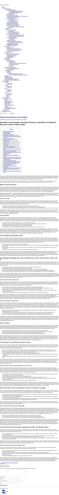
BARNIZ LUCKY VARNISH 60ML (14, 41)
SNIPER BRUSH (10, 57)
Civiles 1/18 (9, 90)
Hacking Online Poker (7, 164)
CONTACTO (4, 110)
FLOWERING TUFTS (9, 102)
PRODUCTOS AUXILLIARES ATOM (16, 26)
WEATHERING (8, 8)
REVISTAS (9, 72)
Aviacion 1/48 (9, 83)
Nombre (2, 478)
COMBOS (7, 75)
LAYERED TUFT (8, 107)
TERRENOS (7, 109)
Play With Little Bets (7, 132)
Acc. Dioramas (10, 51)
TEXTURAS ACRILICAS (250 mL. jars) (15, 49)
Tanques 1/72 (9, 87)
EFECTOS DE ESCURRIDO (12, 23)
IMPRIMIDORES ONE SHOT (13, 44)
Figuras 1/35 (9, 94)
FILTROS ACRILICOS (13, 19)
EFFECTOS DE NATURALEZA (13, 24)
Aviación (6, 82)
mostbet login (50, 191)
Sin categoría (24, 119)
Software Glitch (6, 140)
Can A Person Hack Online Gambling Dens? (11, 162)
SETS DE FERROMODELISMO (15, 12)
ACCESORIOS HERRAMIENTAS (11, 79)
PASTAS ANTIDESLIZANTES (13, 68)
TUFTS (6, 106)
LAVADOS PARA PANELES (12, 17)
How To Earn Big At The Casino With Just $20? (12, 157)
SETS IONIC (11, 39)
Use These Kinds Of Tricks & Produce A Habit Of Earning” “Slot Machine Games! (11, 151)
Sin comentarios (18, 119)
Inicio (3, 6)
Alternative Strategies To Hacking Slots (10, 139)
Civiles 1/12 (9, 89)
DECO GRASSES (8, 100)
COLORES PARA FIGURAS (12, 31)
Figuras (6, 92)
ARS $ (5, 491)
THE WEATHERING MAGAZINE (16, 73)
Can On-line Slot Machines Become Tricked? (11, 161)
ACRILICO (7, 28)
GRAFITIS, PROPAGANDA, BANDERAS (17, 63)
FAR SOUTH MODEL (11, 61)
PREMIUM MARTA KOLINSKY (13, 53)
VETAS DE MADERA (13, 64)
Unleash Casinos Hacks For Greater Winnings (13, 117)
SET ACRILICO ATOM (11, 29)
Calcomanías (7, 59)
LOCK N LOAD (10, 69)
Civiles (6, 88)
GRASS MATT (8, 103)
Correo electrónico (3, 480)
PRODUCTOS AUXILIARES (12, 25)
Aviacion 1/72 (9, 84)
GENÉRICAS (12, 62)
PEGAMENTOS (8, 58)
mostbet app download (13, 213)
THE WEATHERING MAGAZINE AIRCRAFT (18, 74)
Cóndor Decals (10, 60)
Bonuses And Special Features (8, 131)
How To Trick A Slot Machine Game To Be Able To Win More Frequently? (11, 146)
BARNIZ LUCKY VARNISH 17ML (16, 42)
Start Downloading (6, 133)
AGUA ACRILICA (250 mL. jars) (13, 50)
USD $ (4, 493)
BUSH (6, 99)
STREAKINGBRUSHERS (12, 22)
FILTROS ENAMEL (11, 18)
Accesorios (7, 95)
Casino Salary (3, 463)
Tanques (6, 85)
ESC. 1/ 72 (11, 66)
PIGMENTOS (9, 27)
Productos (4, 7)
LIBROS (8, 71)
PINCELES (7, 52)
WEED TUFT (7, 104)
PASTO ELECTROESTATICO (11, 108)
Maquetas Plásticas (5, 81)
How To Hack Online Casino (8, 138)
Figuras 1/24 (9, 93)
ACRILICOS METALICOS (12, 43)
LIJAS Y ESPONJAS (9, 77)
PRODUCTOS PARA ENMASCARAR (12, 80)
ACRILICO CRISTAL (11, 40)
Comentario (2, 476)
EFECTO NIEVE (10, 47)
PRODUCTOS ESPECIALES (10, 67)
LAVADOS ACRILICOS (14, 21)
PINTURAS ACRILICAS (12, 37)
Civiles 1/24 (9, 91)
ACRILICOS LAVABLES (12, 45)
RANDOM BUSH (8, 98)
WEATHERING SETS (11, 10)
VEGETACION (5, 97)
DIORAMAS (7, 46)
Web (1, 483)
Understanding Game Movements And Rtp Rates (12, 167)
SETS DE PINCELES (11, 56)
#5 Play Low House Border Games (9, 160)
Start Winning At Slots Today (8, 134)
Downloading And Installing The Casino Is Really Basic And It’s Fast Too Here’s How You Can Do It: (12, 136)
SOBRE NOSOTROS (6, 111)
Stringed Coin (5, 154)
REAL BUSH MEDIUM (9, 105)
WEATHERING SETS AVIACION (16, 11)
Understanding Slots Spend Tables (9, 163)
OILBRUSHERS (10, 14)
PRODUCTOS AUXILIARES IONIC (16, 36)
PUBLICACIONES (8, 70)
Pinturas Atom (12, 30)
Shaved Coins (5, 166)
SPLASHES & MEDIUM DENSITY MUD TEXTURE (17, 16)
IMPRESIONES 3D (8, 76)
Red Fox (8, 96)
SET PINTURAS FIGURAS (14, 33)
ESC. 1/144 (11, 65)
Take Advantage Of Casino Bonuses (10, 165)
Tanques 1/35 (9, 86)
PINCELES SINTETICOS (12, 54)
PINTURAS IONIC (13, 38)
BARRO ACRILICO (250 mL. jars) (13, 48)
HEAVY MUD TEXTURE (12, 15)
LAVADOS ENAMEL (11, 20)
